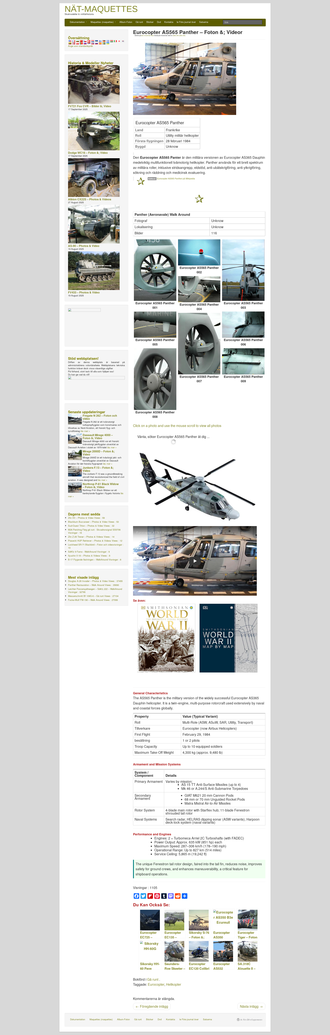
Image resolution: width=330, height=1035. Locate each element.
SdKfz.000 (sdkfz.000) (179, 35)
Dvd (159, 22)
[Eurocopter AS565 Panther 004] (199, 289)
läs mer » (85, 431)
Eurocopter (156, 984)
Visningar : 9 (89, 551)
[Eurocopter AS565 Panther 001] (155, 270)
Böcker (149, 22)
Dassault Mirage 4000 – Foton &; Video (98, 436)
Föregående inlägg (152, 1006)
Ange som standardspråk (80, 46)
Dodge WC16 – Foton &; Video (88, 153)
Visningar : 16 (94, 531)
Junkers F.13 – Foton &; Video (98, 469)
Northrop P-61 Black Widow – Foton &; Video (101, 485)
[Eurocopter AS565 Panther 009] (243, 361)
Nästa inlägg (251, 1006)
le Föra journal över (186, 22)
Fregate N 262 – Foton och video (100, 417)
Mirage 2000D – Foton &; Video (99, 452)
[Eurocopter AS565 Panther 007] (199, 343)
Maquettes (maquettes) (102, 22)
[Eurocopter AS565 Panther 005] (155, 324)
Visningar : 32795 (95, 590)
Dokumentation (77, 22)
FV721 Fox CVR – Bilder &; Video (89, 106)
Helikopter (173, 984)
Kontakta (168, 22)
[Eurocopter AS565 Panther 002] (199, 252)
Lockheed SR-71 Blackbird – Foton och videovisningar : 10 (95, 546)
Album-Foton (125, 22)
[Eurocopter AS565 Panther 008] (155, 379)
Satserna (203, 22)
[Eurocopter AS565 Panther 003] (243, 270)
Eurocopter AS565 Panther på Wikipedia (176, 178)
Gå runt (139, 22)
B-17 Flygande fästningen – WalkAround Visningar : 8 (94, 559)
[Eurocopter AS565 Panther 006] (243, 324)
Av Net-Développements (251, 1019)
